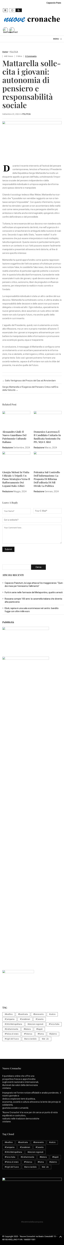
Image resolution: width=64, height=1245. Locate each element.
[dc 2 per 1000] (33, 806)
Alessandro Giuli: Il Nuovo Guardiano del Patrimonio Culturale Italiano (14, 437)
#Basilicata (23, 1014)
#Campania (9, 1019)
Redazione (7, 447)
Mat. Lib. (45, 1039)
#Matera (27, 1029)
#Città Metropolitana (13, 1024)
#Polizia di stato (11, 1034)
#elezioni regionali (35, 1024)
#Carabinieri (25, 1019)
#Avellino (9, 1014)
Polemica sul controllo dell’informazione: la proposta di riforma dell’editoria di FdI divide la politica (47, 479)
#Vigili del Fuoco (12, 1039)
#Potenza (28, 1034)
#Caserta (39, 1019)
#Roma (41, 1034)
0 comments (31, 56)
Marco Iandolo (30, 1039)
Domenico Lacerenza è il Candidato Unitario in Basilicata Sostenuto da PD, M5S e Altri (47, 437)
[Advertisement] (32, 741)
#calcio (52, 1014)
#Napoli (39, 1029)
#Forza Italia (54, 1024)
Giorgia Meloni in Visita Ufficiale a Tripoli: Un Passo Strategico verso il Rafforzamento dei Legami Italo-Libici (16, 479)
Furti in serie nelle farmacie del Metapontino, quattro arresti (34, 592)
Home (5, 52)
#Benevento (38, 1014)
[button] (5, 10)
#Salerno (53, 1034)
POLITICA (14, 52)
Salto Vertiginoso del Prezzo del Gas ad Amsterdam (29, 380)
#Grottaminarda (11, 1029)
